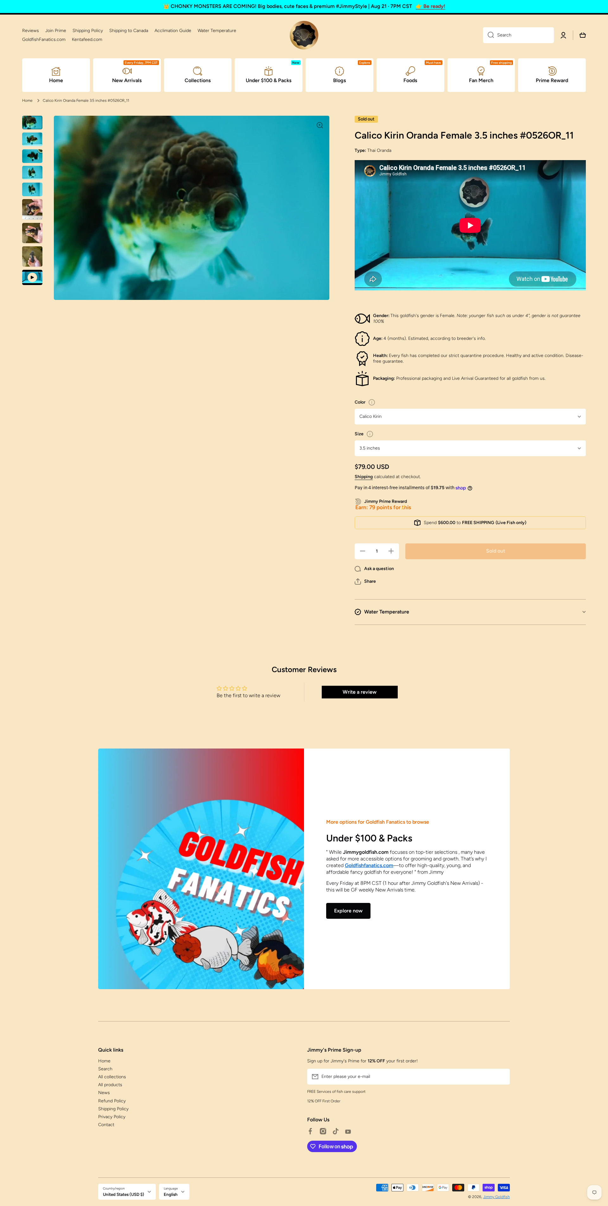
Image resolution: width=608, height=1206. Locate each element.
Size (359, 434)
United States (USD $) (123, 1194)
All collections (112, 1077)
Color (360, 402)
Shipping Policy (113, 1109)
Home (27, 100)
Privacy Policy (111, 1116)
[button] (365, 581)
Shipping (364, 476)
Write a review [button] (360, 692)
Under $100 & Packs (369, 838)
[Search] (488, 35)
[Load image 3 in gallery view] (32, 156)
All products (110, 1084)
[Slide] (372, 402)
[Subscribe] (502, 1077)
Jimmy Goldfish (496, 1197)
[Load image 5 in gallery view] (32, 189)
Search (105, 1069)
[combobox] (518, 35)
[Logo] (304, 35)
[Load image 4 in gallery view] (32, 172)
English (171, 1194)
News (104, 1092)
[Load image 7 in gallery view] (32, 233)
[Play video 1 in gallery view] (32, 277)
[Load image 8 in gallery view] (32, 256)
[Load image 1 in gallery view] (32, 122)
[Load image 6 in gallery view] (32, 209)
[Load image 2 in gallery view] (32, 139)
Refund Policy (112, 1101)
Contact (106, 1124)
